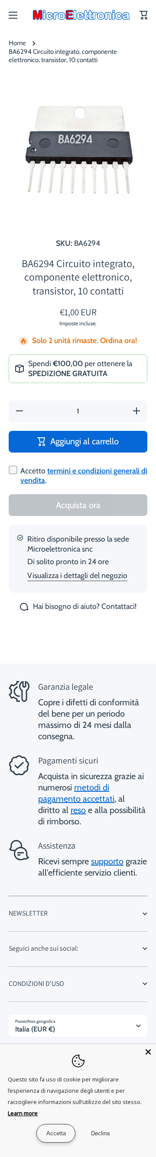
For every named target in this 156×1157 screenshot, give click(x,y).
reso (78, 810)
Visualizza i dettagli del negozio (77, 575)
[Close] (148, 1052)
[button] (144, 15)
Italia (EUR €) (35, 1029)
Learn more (23, 1113)
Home (17, 43)
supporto (107, 861)
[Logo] (81, 15)
